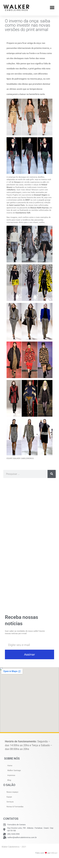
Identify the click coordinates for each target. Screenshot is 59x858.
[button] (52, 7)
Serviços (10, 802)
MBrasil (54, 853)
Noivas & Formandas (15, 807)
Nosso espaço (12, 792)
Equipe (9, 797)
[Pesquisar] (52, 474)
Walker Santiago (14, 770)
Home (9, 766)
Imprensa (11, 775)
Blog (9, 780)
